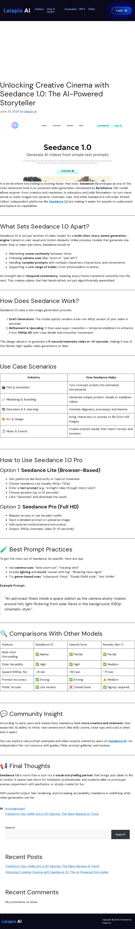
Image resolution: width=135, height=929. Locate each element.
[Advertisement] (67, 50)
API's (82, 9)
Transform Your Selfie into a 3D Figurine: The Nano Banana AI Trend (52, 814)
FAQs (91, 9)
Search (10, 827)
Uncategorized (15, 809)
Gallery (39, 9)
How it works (51, 10)
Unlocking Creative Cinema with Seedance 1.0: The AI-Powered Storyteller (57, 872)
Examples (71, 9)
